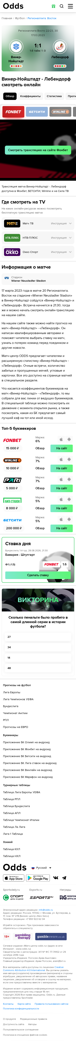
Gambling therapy (23, 936)
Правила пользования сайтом (51, 1004)
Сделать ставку (38, 575)
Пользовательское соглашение (21, 1029)
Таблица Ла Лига (14, 827)
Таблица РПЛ (11, 799)
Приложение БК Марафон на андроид (28, 777)
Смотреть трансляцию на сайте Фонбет (38, 150)
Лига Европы (11, 692)
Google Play (38, 878)
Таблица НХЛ (11, 856)
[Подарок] (53, 6)
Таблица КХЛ (11, 849)
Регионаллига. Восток (42, 18)
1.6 (65, 564)
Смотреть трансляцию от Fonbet (13, 111)
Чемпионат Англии (15, 713)
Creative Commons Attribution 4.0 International (33, 969)
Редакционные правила (33, 1019)
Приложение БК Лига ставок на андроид (30, 763)
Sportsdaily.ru (13, 897)
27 (9, 637)
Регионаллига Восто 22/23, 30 (38, 30)
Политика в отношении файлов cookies (25, 1035)
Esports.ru (41, 897)
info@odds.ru (46, 909)
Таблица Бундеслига (16, 806)
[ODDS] (13, 6)
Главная (7, 18)
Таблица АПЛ (11, 813)
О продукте (9, 1019)
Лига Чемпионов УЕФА (18, 699)
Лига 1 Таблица (13, 834)
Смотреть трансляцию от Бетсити (37, 112)
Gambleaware (51, 936)
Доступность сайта (13, 1024)
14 (8, 657)
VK (55, 877)
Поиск (61, 6)
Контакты (8, 1004)
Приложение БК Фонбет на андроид (27, 749)
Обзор (10, 96)
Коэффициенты (30, 96)
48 (9, 668)
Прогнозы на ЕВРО (15, 727)
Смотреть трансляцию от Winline (60, 112)
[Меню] (70, 6)
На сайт (61, 448)
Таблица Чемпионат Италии (21, 820)
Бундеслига (10, 706)
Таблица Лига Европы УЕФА (21, 792)
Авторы (32, 1024)
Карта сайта (24, 1004)
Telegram (64, 877)
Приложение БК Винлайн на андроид (27, 770)
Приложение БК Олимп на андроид (26, 742)
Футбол (20, 18)
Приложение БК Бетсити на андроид (27, 756)
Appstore (13, 878)
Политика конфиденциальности (21, 1008)
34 (9, 647)
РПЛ (6, 720)
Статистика (54, 96)
